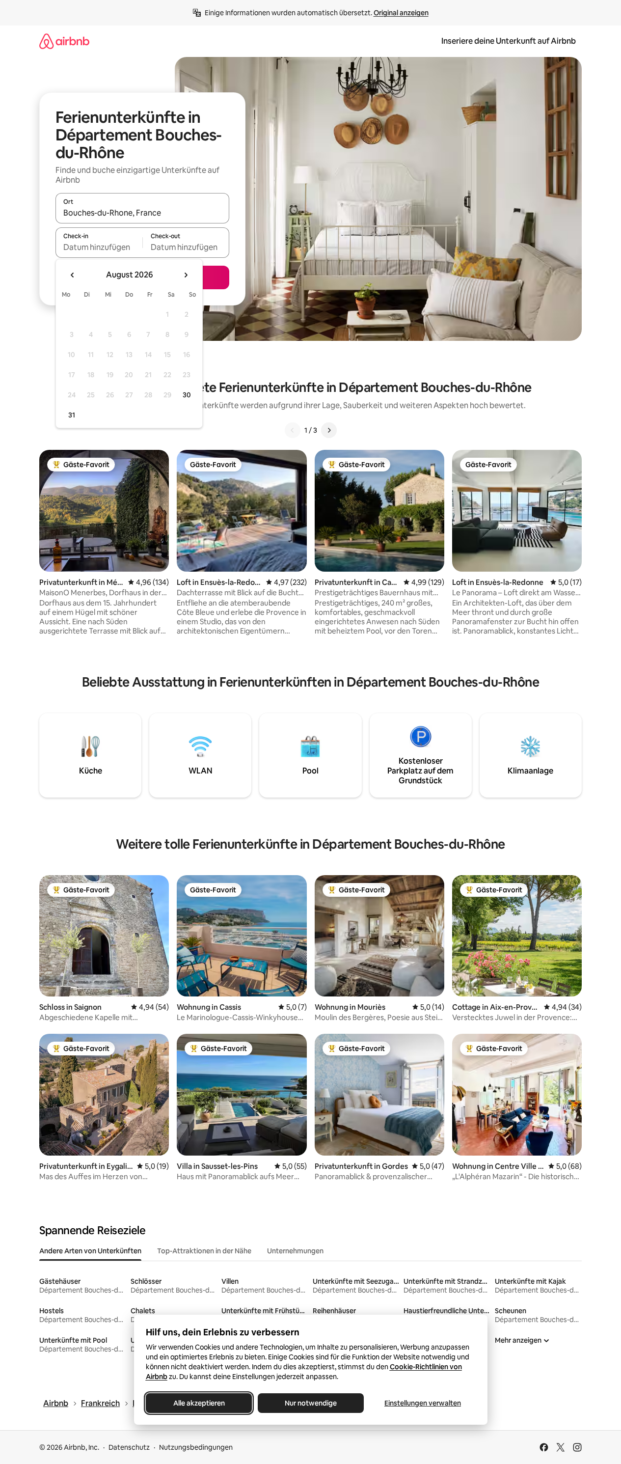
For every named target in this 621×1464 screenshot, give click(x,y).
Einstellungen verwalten (422, 1403)
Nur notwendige (311, 1403)
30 (187, 394)
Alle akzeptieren (198, 1403)
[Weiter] (329, 430)
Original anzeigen (401, 12)
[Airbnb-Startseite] (64, 41)
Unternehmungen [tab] (295, 1250)
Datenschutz (129, 1447)
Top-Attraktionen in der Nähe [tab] (204, 1250)
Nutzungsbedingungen (196, 1447)
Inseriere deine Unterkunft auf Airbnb (508, 41)
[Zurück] (292, 430)
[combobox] (142, 213)
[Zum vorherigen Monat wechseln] (73, 275)
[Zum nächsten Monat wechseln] (186, 275)
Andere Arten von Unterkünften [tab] (90, 1250)
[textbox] (99, 247)
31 (71, 415)
